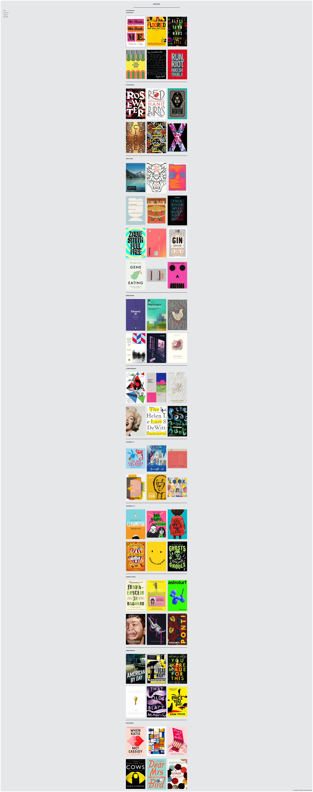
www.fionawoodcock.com (177, 492)
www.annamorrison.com (177, 35)
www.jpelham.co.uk (177, 321)
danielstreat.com (177, 182)
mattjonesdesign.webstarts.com (177, 561)
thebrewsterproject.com (177, 673)
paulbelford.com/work (156, 279)
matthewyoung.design (135, 319)
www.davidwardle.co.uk (156, 673)
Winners (5, 14)
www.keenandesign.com (177, 425)
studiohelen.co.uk (156, 68)
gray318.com (136, 36)
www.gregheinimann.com (156, 108)
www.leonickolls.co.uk (156, 708)
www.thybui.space (177, 530)
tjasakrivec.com (135, 214)
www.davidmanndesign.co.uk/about (135, 141)
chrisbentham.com (177, 278)
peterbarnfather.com (177, 352)
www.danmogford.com (135, 181)
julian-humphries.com (177, 141)
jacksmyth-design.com (156, 248)
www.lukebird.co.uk (156, 601)
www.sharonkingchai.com (156, 463)
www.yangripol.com (135, 496)
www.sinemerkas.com (156, 182)
